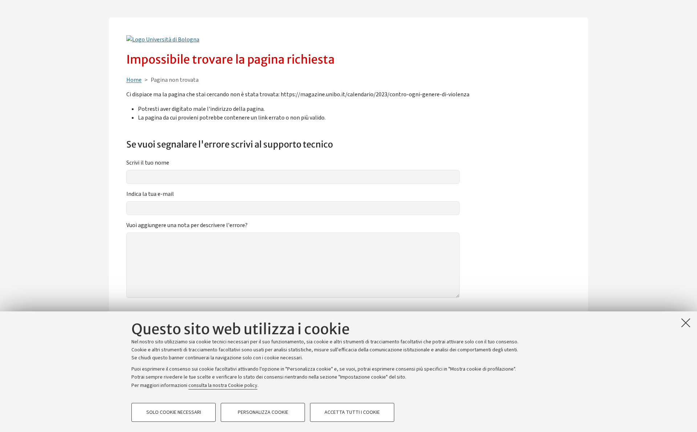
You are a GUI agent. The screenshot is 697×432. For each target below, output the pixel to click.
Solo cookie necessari (173, 412)
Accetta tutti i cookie (352, 412)
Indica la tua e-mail (150, 194)
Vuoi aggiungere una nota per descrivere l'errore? (187, 225)
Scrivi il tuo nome (147, 163)
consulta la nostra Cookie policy (222, 385)
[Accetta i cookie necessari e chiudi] (686, 322)
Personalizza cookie (263, 412)
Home (134, 80)
